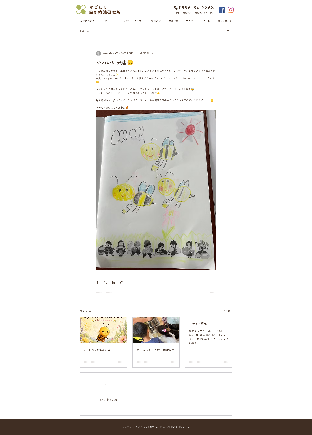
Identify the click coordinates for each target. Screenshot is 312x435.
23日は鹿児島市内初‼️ (99, 350)
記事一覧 (84, 31)
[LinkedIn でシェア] (113, 282)
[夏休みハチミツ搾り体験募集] (156, 330)
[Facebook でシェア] (97, 282)
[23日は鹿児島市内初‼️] (103, 330)
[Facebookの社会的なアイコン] (222, 10)
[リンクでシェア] (121, 282)
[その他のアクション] (214, 53)
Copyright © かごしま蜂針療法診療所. (145, 427)
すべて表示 (226, 310)
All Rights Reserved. (178, 427)
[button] (228, 31)
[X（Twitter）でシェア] (105, 282)
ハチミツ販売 (198, 323)
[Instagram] (231, 10)
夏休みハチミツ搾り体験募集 (155, 350)
